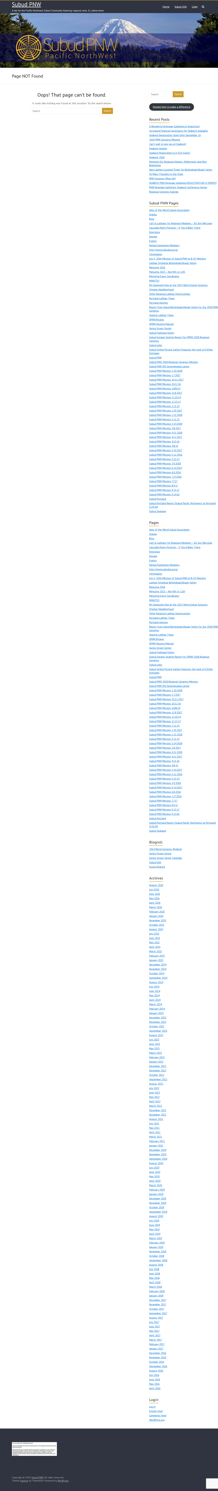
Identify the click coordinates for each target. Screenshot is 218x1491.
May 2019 (154, 1229)
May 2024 (154, 995)
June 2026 (154, 894)
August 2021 (156, 1119)
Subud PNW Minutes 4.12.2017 (165, 437)
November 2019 (157, 1203)
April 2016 (154, 1388)
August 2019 (156, 1216)
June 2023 (154, 1044)
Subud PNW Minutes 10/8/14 (164, 388)
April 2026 (154, 902)
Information (155, 254)
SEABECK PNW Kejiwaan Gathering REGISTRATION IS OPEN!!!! (183, 183)
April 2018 (154, 1282)
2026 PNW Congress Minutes (164, 139)
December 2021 (157, 1110)
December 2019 (157, 1198)
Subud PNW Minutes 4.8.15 (163, 446)
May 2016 (154, 1384)
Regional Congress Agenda (163, 191)
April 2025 (154, 947)
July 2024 (154, 986)
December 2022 (157, 1066)
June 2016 (154, 1379)
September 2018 (158, 1260)
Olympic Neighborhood (161, 289)
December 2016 (157, 1353)
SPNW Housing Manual (161, 324)
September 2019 (158, 1211)
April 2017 (154, 1335)
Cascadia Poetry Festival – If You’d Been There (174, 227)
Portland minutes (158, 302)
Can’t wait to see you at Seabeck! (167, 144)
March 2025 (155, 951)
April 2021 (154, 1132)
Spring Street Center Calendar (165, 858)
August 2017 (156, 1317)
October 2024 (156, 973)
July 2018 (154, 1269)
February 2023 (157, 1057)
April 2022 (154, 1101)
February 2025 (157, 955)
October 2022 (156, 1075)
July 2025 (154, 933)
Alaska (153, 214)
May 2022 (154, 1097)
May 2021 (154, 1128)
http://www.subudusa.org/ (163, 249)
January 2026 (156, 916)
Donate (153, 236)
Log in (152, 1406)
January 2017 (156, 1348)
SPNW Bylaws (156, 319)
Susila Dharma (157, 866)
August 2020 (156, 1163)
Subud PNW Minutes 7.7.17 (163, 481)
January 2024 (156, 1013)
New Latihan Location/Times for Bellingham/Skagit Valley (180, 169)
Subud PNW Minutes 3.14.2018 (165, 423)
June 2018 (154, 1273)
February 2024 (157, 1008)
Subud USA (181, 6)
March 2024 (155, 1004)
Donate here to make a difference (171, 106)
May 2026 (154, 898)
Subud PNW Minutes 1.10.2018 (165, 370)
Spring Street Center (160, 328)
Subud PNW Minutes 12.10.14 (165, 397)
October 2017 (156, 1309)
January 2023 (156, 1061)
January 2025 (156, 960)
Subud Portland (157, 499)
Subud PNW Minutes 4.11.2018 (165, 432)
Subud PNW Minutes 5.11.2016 (165, 454)
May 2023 (154, 1048)
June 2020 (154, 1172)
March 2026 (155, 907)
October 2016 (156, 1361)
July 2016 (154, 1375)
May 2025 (154, 942)
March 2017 (155, 1339)
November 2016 (157, 1357)
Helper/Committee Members (164, 245)
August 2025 (156, 929)
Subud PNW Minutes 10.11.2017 (166, 379)
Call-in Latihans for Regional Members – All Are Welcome (180, 223)
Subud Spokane (157, 511)
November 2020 (157, 1154)
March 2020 (155, 1185)
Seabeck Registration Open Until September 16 (175, 135)
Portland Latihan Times (162, 298)
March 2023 (155, 1052)
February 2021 (157, 1141)
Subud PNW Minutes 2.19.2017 (165, 410)
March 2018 (155, 1286)
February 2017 (157, 1344)
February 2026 (157, 911)
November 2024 (157, 969)
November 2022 (157, 1070)
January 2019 (156, 1247)
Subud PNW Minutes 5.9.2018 (165, 463)
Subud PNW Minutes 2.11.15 (164, 406)
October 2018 (156, 1256)
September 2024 (158, 977)
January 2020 (156, 1194)
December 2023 (157, 1017)
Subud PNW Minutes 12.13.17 (165, 401)
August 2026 (156, 885)
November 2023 (157, 1022)
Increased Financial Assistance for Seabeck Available (178, 130)
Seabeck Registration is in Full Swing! (169, 152)
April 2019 (154, 1233)
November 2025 (157, 920)
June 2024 (154, 991)
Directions (154, 232)
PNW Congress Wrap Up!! (162, 178)
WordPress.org (157, 1420)
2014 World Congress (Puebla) (165, 849)
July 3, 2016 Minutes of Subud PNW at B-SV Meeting (177, 258)
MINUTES (154, 280)
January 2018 (156, 1295)
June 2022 (154, 1092)
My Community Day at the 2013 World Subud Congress (178, 285)
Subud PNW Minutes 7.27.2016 (165, 476)
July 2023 (154, 1039)
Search (107, 110)
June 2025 (154, 938)
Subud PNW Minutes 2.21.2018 (165, 415)
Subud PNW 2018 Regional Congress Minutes (173, 362)
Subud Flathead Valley (161, 332)
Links (195, 6)
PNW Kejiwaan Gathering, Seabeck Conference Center (178, 187)
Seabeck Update (158, 148)
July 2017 (154, 1322)
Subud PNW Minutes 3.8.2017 (165, 428)
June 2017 (154, 1326)
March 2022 (155, 1105)
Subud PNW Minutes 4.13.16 (164, 441)
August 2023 (156, 1035)
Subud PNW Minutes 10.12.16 (165, 384)
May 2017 (154, 1331)
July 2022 (154, 1088)
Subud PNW (26, 4)
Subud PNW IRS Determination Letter (169, 366)
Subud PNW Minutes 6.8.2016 (165, 472)
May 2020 (154, 1176)
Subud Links (155, 345)
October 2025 (156, 924)
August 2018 (156, 1264)
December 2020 (157, 1150)
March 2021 (155, 1136)
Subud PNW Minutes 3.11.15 (164, 419)
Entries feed (156, 1411)
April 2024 (154, 1000)
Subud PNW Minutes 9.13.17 (164, 490)
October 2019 (156, 1207)
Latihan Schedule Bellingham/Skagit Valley (173, 263)
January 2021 (156, 1145)
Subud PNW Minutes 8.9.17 (163, 485)
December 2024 (157, 964)
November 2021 (157, 1114)
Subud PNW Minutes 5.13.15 (164, 459)
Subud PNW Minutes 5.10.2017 (165, 450)
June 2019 (154, 1225)
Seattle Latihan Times (161, 315)
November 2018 (157, 1251)
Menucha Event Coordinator (164, 276)
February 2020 (157, 1189)
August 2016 (156, 1370)
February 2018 (157, 1291)
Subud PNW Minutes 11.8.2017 (165, 393)
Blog (151, 219)
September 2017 (158, 1313)
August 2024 (156, 982)
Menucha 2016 (157, 267)
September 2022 (158, 1079)
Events (153, 241)
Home (165, 6)
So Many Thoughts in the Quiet (166, 174)
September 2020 (158, 1158)
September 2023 (158, 1030)
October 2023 (156, 1026)
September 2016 (158, 1366)
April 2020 (154, 1181)
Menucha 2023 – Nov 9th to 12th (167, 272)
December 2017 (157, 1300)
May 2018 (154, 1278)
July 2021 (154, 1123)
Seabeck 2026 (157, 157)
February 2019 (157, 1242)
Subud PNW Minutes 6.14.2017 (165, 468)
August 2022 (156, 1083)
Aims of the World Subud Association (169, 210)
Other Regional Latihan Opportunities (169, 294)
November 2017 (157, 1304)
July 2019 (154, 1220)
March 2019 (155, 1238)
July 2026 (154, 889)
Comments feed (157, 1415)
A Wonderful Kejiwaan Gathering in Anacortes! (174, 126)
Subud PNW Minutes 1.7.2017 (165, 375)
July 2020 (154, 1167)
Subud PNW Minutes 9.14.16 (164, 494)
